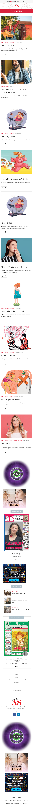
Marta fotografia (18, 593)
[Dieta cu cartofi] (16, 28)
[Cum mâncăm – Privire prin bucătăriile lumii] (16, 72)
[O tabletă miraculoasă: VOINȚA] (16, 162)
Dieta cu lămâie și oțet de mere (14, 267)
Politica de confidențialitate (16, 692)
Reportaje (15, 591)
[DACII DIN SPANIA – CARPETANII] (8, 609)
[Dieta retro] (16, 426)
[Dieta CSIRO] (16, 206)
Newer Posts (27, 458)
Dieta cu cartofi (7, 45)
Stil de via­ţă (4, 264)
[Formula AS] (16, 5)
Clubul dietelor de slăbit (8, 42)
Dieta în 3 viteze (8, 136)
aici (11, 1)
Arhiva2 (16, 674)
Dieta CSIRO (6, 223)
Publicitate (16, 685)
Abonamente (16, 682)
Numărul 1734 (16, 554)
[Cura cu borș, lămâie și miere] (16, 294)
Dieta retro (5, 443)
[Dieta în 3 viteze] (16, 119)
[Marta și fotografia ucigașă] (8, 592)
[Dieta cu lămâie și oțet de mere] (16, 250)
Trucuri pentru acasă (10, 399)
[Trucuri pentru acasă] (16, 382)
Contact (16, 687)
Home (16, 677)
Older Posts (5, 458)
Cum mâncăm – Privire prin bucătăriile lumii (13, 91)
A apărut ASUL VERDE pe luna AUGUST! (16, 660)
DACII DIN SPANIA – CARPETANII (20, 609)
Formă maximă (4, 86)
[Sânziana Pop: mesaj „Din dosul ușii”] (8, 601)
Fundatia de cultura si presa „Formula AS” (16, 679)
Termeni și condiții (16, 690)
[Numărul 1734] (16, 532)
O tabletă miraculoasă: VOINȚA (14, 179)
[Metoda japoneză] (16, 338)
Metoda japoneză (8, 355)
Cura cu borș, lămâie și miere (14, 311)
